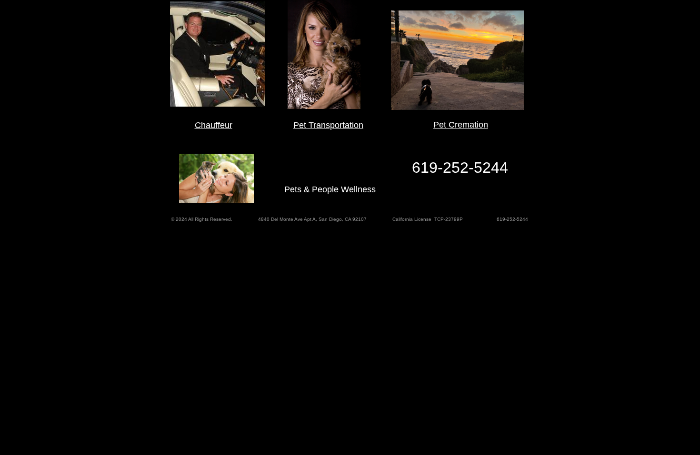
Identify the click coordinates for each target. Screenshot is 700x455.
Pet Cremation (460, 124)
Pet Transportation (328, 125)
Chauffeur (213, 125)
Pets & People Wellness (330, 189)
